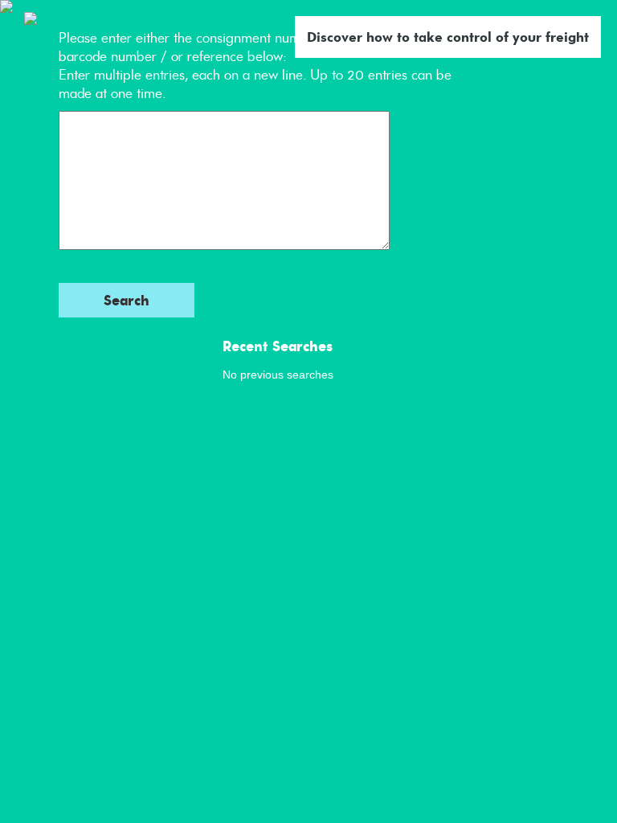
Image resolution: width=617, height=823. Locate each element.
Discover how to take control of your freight (448, 37)
